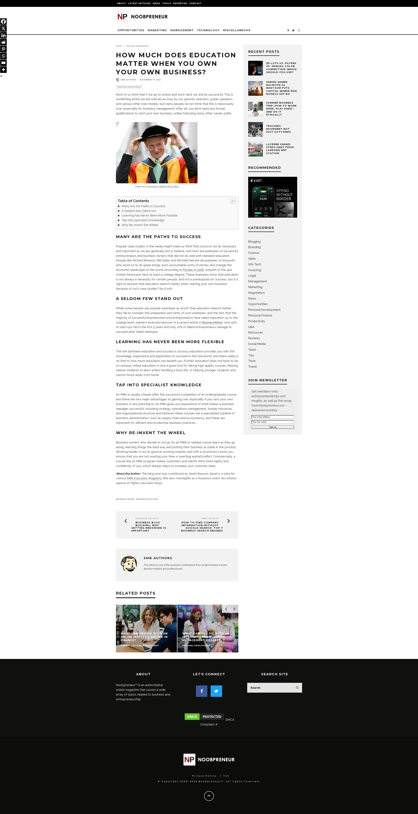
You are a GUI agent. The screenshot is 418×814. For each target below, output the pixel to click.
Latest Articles (139, 3)
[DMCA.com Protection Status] (204, 719)
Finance (253, 253)
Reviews (254, 338)
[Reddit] (3, 42)
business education (147, 499)
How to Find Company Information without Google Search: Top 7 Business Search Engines (202, 526)
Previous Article (147, 518)
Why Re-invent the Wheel (140, 225)
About (121, 3)
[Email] (3, 62)
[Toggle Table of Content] (231, 201)
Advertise (180, 3)
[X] (3, 28)
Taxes (252, 349)
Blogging (254, 241)
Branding (254, 247)
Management (182, 30)
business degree (126, 499)
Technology (208, 30)
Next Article (210, 518)
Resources (255, 332)
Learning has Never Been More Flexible (149, 215)
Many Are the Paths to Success (143, 206)
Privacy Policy (204, 776)
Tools (166, 3)
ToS (226, 776)
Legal (252, 275)
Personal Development (129, 87)
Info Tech (254, 264)
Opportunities (131, 30)
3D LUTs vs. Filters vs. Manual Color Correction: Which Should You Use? (281, 68)
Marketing (157, 30)
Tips (251, 355)
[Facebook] (3, 21)
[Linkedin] (3, 35)
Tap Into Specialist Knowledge (143, 220)
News (252, 298)
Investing (254, 270)
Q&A (251, 327)
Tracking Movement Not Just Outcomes (278, 129)
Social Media (257, 344)
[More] (3, 69)
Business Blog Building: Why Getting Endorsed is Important (148, 526)
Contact (195, 3)
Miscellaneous (237, 30)
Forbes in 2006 (193, 270)
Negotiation (256, 292)
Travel (252, 366)
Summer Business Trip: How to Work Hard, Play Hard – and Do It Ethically (281, 108)
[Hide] (1, 76)
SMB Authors (128, 80)
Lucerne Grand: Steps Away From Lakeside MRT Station (280, 149)
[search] (297, 688)
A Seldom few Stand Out (139, 211)
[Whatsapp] (3, 55)
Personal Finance (260, 315)
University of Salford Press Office (163, 186)
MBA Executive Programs (144, 478)
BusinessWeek (212, 322)
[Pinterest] (3, 49)
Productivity (256, 321)
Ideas (156, 3)
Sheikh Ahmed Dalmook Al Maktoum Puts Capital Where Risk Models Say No (281, 88)
